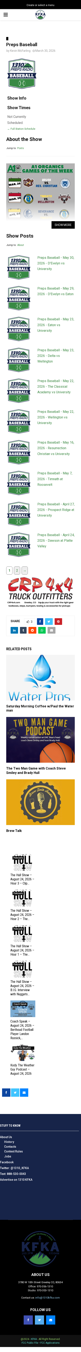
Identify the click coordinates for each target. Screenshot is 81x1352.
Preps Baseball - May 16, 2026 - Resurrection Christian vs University (55, 448)
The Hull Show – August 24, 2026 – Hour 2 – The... (22, 915)
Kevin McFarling (20, 50)
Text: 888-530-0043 (13, 1174)
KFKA (34, 1339)
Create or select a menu (40, 5)
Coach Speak (20, 1004)
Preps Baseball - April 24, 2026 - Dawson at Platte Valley (56, 540)
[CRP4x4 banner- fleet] (40, 608)
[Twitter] (39, 1320)
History (9, 1142)
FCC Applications (50, 1342)
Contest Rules (13, 1151)
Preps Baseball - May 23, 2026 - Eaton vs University (55, 324)
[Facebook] (28, 1320)
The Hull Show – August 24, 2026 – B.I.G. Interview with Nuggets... (22, 988)
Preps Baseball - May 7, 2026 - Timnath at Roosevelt (54, 478)
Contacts (10, 1146)
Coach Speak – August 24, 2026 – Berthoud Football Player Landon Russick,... (22, 1029)
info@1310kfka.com (47, 1297)
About (20, 245)
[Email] (50, 1320)
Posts (20, 148)
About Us (6, 1137)
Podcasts (18, 858)
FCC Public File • (31, 1342)
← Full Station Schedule (21, 128)
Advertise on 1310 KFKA (16, 1179)
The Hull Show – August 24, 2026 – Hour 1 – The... (22, 950)
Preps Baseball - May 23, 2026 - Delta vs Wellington (55, 355)
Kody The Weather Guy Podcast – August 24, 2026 (22, 1069)
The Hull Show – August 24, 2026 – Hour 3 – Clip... (22, 879)
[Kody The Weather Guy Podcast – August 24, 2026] (22, 1052)
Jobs (7, 1156)
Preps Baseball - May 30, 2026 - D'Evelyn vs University (55, 263)
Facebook (7, 1162)
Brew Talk (14, 831)
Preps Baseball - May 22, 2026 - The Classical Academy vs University (55, 386)
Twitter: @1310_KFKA (14, 1168)
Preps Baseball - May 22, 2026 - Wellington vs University (55, 417)
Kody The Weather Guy (22, 1048)
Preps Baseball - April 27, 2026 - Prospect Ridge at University (56, 509)
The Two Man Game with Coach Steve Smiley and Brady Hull (36, 770)
